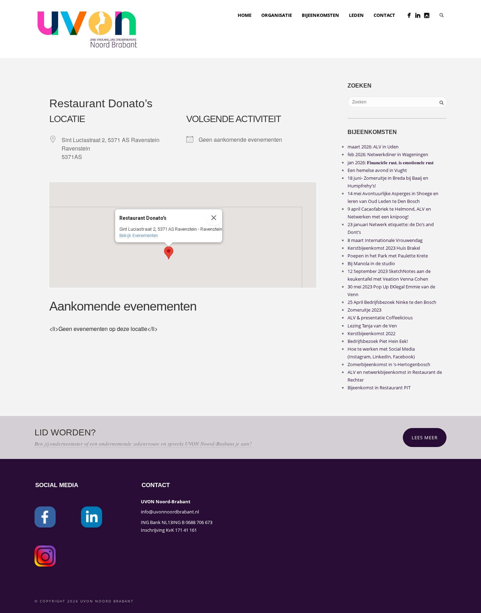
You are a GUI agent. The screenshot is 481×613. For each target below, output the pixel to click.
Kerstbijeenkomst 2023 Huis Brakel (384, 248)
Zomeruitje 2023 (364, 310)
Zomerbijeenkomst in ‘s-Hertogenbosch (389, 364)
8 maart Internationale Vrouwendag (385, 240)
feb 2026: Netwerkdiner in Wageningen (388, 154)
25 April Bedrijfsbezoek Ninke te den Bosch (392, 302)
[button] (168, 253)
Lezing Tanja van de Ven (372, 326)
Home (244, 15)
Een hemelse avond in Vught (377, 170)
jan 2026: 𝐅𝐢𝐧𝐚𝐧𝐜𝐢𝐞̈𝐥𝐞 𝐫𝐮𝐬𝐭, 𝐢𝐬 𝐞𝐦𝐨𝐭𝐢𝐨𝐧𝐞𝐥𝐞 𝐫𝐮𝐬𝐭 (390, 162)
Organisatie (276, 15)
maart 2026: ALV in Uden (373, 146)
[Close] (213, 217)
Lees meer (425, 437)
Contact (384, 15)
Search (441, 15)
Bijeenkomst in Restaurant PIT (379, 387)
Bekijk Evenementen (138, 235)
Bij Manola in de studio (371, 263)
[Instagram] (426, 15)
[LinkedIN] (417, 15)
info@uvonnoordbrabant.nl (170, 512)
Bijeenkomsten (320, 15)
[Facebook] (409, 15)
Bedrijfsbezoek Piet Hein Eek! (378, 341)
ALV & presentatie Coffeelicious (380, 317)
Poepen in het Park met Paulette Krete (388, 256)
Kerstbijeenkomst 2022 (371, 333)
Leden (356, 15)
